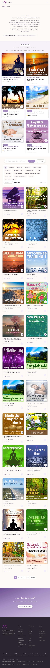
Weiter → (33, 577)
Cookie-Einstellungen (25, 664)
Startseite (3, 6)
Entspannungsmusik (29, 170)
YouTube (30, 642)
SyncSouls (41, 629)
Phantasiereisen (8, 176)
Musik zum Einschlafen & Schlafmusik (32, 173)
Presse (32, 661)
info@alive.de (42, 640)
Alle (5, 167)
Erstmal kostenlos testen (25, 606)
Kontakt (28, 661)
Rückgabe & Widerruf (22, 661)
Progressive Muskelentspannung (20, 176)
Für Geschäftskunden (6, 664)
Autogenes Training (37, 167)
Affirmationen (11, 167)
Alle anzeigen (41, 161)
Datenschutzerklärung (6, 661)
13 (28, 577)
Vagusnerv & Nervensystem (10, 179)
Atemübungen (27, 167)
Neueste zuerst (17, 182)
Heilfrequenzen (8, 173)
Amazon (30, 631)
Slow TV (13, 664)
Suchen (31, 161)
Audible (30, 629)
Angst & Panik (19, 167)
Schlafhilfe (31, 176)
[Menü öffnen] (47, 2)
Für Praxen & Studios (39, 661)
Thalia (30, 638)
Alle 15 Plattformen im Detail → (32, 646)
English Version (34, 664)
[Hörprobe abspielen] (21, 73)
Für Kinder (38, 170)
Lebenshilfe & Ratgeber (18, 173)
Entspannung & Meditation (18, 170)
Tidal (30, 640)
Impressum (14, 661)
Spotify (30, 633)
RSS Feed (18, 664)
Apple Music (31, 635)
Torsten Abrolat (42, 631)
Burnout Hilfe (7, 170)
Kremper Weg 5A (42, 633)
